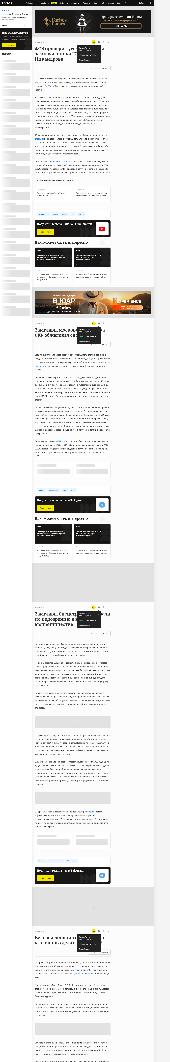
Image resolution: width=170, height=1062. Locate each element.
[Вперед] (114, 194)
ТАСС (47, 86)
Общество (79, 271)
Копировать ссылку (101, 68)
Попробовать (84, 60)
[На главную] (7, 3)
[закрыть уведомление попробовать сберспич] (99, 49)
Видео (96, 3)
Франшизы (75, 3)
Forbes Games (47, 3)
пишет (93, 123)
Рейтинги (64, 3)
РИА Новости (63, 161)
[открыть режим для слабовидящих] (94, 42)
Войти (141, 3)
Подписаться (45, 232)
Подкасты (86, 3)
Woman (111, 3)
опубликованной (83, 973)
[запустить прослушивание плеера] (99, 42)
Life (103, 3)
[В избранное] (69, 190)
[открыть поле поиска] (150, 3)
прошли (91, 811)
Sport (119, 3)
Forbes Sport (41, 271)
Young (127, 3)
